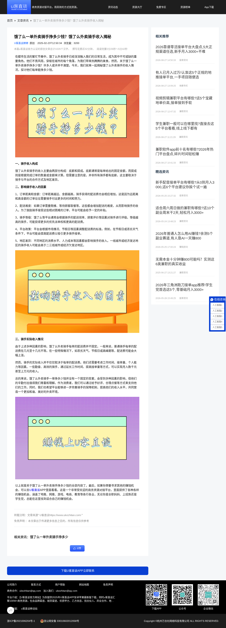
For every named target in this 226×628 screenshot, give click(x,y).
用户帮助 (60, 584)
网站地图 (84, 584)
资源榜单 (185, 7)
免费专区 (161, 7)
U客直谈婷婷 (21, 43)
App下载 (209, 7)
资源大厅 (137, 7)
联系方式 (36, 584)
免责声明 (108, 584)
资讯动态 (113, 7)
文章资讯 (23, 20)
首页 (10, 20)
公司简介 (12, 584)
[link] (10, 21)
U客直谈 (34, 489)
